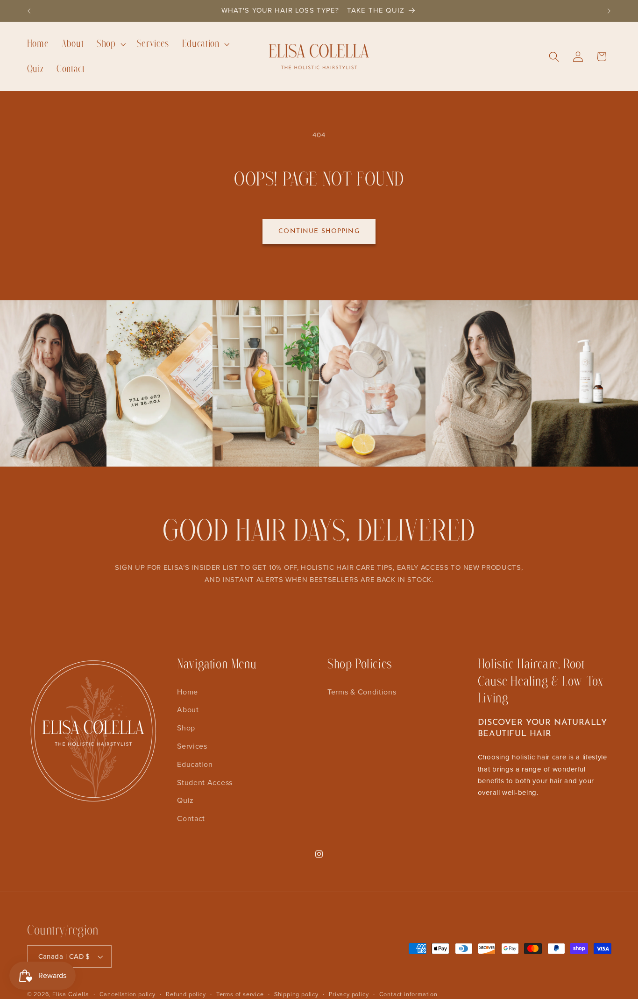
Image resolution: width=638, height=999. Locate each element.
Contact (191, 818)
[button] (110, 44)
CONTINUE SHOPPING (319, 231)
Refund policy (186, 994)
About (187, 709)
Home (187, 691)
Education (195, 764)
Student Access (205, 782)
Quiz (185, 800)
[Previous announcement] (29, 10)
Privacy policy (349, 994)
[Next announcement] (609, 10)
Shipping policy (296, 994)
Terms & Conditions (361, 691)
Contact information (408, 994)
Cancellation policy (127, 994)
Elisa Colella (70, 994)
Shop (186, 728)
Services (192, 746)
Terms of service (240, 994)
